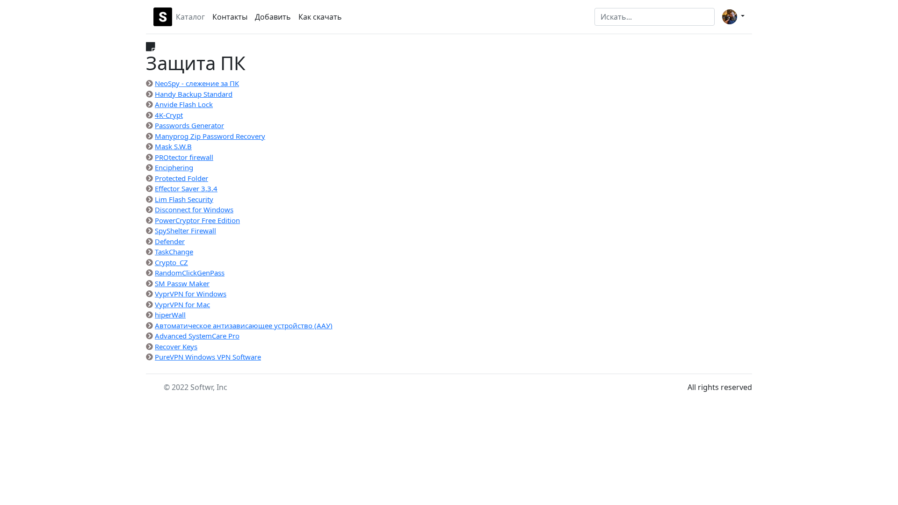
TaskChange (174, 251)
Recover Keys (176, 346)
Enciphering (174, 167)
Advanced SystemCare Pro (197, 335)
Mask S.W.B (173, 146)
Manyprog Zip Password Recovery (210, 136)
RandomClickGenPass (189, 272)
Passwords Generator (189, 125)
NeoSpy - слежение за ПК (197, 83)
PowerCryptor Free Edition (197, 220)
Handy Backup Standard (193, 94)
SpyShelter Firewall (185, 230)
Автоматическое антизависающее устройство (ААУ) (244, 325)
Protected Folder (181, 178)
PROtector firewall (184, 157)
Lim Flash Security (184, 199)
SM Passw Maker (182, 283)
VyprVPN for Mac (182, 304)
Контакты (229, 17)
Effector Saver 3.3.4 (186, 188)
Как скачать (320, 17)
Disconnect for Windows (194, 209)
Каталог (190, 17)
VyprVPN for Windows (190, 293)
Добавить (273, 17)
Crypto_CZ (171, 262)
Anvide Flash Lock (184, 104)
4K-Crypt (169, 115)
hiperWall (170, 314)
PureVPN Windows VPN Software (208, 356)
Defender (170, 241)
